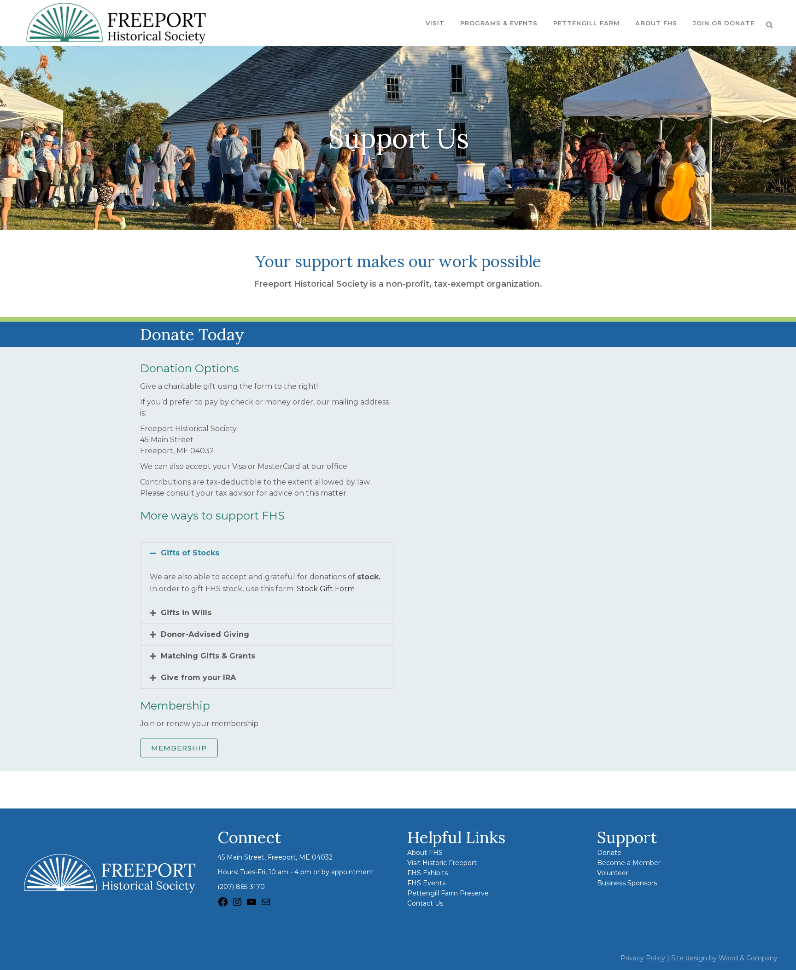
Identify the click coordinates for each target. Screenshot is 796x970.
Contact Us (425, 903)
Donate (609, 853)
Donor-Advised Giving (205, 634)
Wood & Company (748, 958)
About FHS (425, 853)
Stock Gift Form (326, 588)
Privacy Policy (642, 958)
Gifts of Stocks (190, 553)
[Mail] (265, 905)
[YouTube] (251, 905)
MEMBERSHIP (179, 748)
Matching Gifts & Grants (208, 656)
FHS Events (426, 883)
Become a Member (629, 863)
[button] (266, 553)
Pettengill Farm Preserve (448, 893)
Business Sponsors (627, 883)
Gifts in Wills (186, 612)
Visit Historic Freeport (442, 863)
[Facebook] (222, 905)
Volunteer (612, 873)
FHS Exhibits (427, 873)
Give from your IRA (198, 677)
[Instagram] (237, 905)
